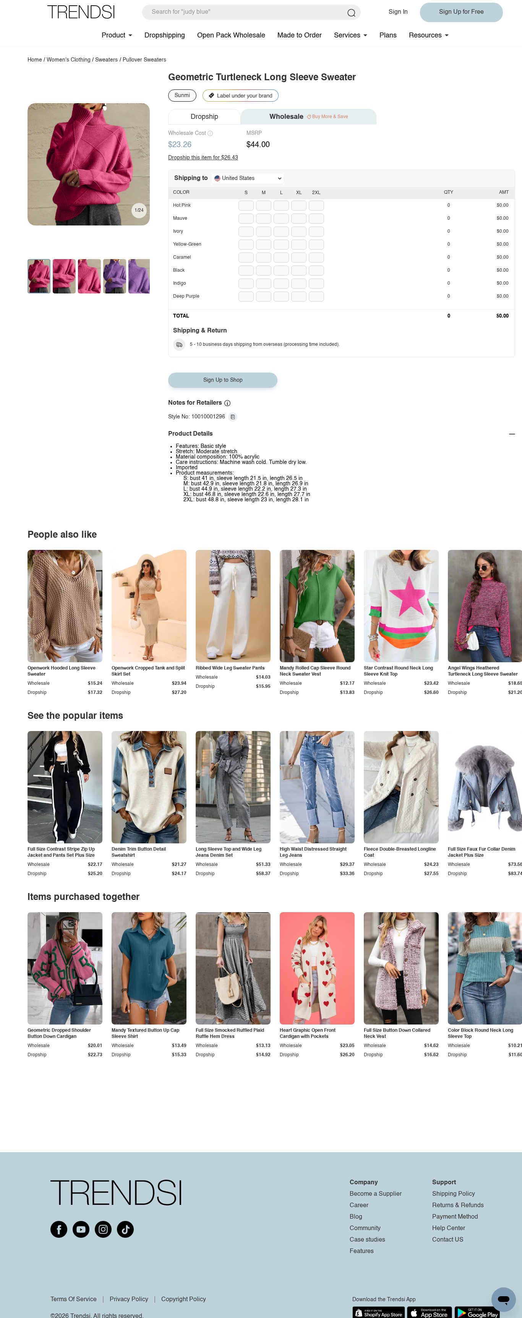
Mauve (180, 218)
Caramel (182, 257)
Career (359, 1206)
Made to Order (299, 35)
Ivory (178, 231)
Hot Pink (182, 205)
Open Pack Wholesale (231, 35)
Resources (425, 35)
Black (179, 270)
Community (365, 1229)
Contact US (448, 1240)
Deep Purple (186, 296)
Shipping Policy (453, 1194)
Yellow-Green (187, 244)
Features (362, 1251)
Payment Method (455, 1217)
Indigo (179, 283)
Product (113, 35)
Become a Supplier (376, 1194)
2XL (316, 193)
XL (299, 193)
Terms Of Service (73, 1300)
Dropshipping (164, 35)
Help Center (448, 1229)
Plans (388, 35)
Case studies (367, 1240)
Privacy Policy (129, 1300)
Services (347, 35)
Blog (356, 1217)
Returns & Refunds (458, 1206)
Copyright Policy (183, 1300)
